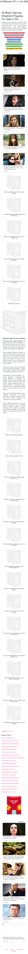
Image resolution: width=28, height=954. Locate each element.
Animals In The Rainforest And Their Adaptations (13, 758)
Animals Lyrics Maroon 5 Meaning (10, 772)
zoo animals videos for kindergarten (14, 44)
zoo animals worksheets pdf (14, 42)
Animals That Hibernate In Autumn (10, 740)
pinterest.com (9, 731)
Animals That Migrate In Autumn (9, 789)
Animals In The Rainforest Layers (10, 780)
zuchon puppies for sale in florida (14, 48)
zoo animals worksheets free (14, 39)
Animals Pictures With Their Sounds (10, 766)
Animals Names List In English (9, 749)
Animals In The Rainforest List (9, 752)
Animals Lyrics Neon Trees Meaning (10, 783)
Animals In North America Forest (9, 786)
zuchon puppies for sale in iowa (14, 46)
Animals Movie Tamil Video (8, 769)
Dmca (6, 949)
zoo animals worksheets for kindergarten (14, 35)
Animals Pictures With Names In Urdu (10, 777)
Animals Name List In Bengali (9, 792)
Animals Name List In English (9, 760)
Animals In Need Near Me (8, 738)
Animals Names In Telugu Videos (9, 746)
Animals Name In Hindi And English (10, 755)
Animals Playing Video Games (9, 763)
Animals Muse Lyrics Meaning (9, 775)
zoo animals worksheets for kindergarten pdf (14, 33)
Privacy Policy (20, 949)
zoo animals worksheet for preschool (14, 37)
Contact (12, 949)
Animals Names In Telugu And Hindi (10, 743)
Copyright (14, 951)
